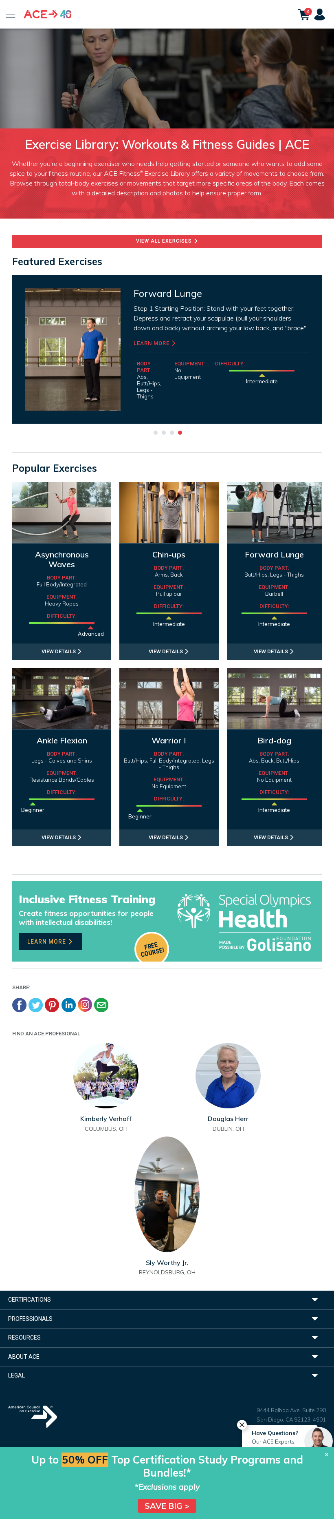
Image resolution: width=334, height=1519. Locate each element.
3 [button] (171, 432)
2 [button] (163, 432)
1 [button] (155, 432)
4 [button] (179, 432)
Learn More (251, 343)
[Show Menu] (10, 14)
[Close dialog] (326, 1454)
